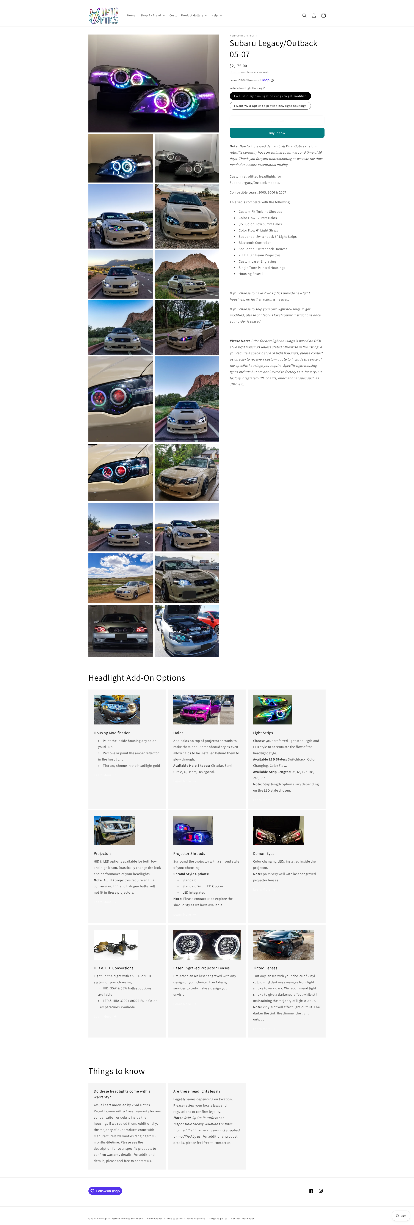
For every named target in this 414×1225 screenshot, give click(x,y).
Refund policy (154, 1218)
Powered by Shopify (132, 1218)
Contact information (243, 1218)
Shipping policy (218, 1218)
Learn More (102, 775)
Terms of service (196, 1218)
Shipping (235, 72)
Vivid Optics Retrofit (108, 1218)
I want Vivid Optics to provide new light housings (270, 106)
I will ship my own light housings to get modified (270, 96)
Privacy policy (175, 1218)
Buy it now (277, 133)
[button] (152, 15)
